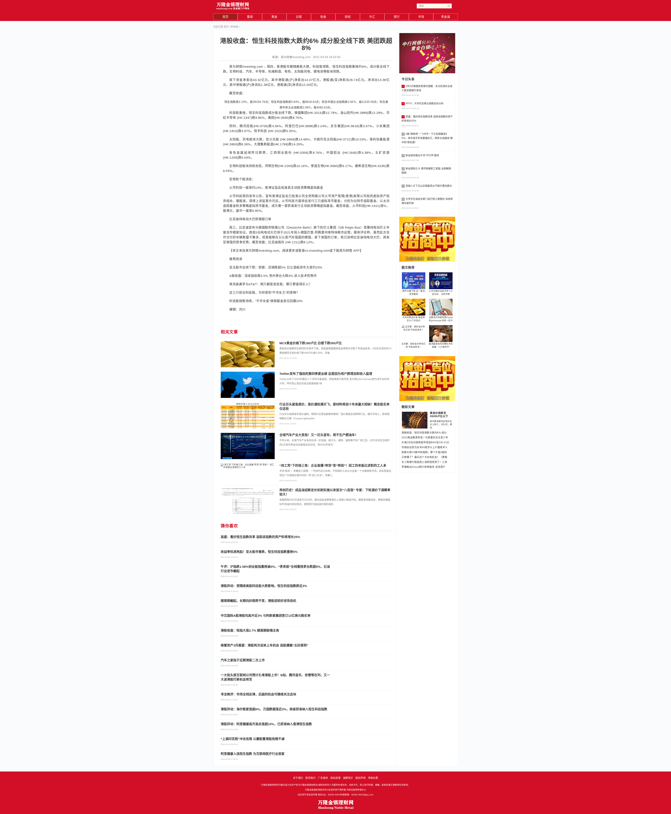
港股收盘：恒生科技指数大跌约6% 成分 (424, 432)
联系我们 (310, 777)
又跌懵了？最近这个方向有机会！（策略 (424, 457)
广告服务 (323, 777)
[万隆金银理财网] (233, 5)
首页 (225, 17)
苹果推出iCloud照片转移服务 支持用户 (423, 466)
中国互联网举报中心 (356, 790)
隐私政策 (335, 777)
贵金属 (445, 17)
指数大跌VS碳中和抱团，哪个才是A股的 (424, 452)
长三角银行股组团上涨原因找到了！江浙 (424, 462)
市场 (421, 17)
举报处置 (373, 777)
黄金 (274, 17)
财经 (348, 17)
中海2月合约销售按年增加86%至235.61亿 (425, 442)
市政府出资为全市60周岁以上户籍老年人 (425, 447)
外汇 (372, 17)
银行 (397, 17)
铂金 (323, 17)
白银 (299, 17)
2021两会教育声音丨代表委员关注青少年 (425, 437)
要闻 (250, 17)
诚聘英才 (348, 777)
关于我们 (298, 777)
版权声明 (360, 777)
